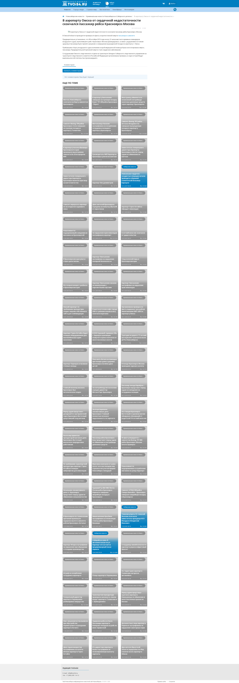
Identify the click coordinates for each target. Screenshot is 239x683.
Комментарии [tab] (69, 65)
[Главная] (63, 16)
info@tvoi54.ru (73, 673)
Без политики (105, 10)
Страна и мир (92, 10)
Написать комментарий (73, 71)
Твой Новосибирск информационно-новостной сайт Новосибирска (82, 681)
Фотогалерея (129, 10)
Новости (67, 10)
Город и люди (78, 10)
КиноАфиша (117, 10)
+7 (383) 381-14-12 (72, 675)
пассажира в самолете (126, 36)
